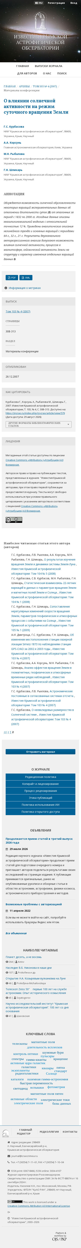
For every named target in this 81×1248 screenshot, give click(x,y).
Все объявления (16, 933)
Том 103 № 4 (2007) (45, 86)
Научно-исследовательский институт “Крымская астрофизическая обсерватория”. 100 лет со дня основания (37, 1007)
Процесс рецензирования (40, 791)
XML (27, 277)
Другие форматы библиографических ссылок (34, 424)
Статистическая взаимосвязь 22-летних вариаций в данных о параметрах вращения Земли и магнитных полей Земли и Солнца (43, 587)
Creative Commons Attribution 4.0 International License (39, 1206)
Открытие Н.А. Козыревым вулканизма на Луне (36, 978)
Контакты (70, 1131)
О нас (47, 73)
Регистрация (56, 3)
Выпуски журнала (48, 66)
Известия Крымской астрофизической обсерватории (40, 42)
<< (5, 732)
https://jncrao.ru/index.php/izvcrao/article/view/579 (35, 413)
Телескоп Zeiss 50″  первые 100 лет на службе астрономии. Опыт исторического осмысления (36, 991)
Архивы (24, 86)
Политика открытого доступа (40, 811)
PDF (13, 277)
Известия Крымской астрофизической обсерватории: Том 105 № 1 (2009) (42, 625)
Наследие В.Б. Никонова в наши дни (29, 967)
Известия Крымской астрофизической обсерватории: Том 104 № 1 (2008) (42, 597)
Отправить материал (40, 751)
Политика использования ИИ (40, 804)
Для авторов (27, 73)
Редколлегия (49, 1131)
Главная (22, 66)
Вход (73, 3)
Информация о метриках (25, 288)
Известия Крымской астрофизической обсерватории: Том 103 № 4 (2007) (42, 653)
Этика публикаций (40, 798)
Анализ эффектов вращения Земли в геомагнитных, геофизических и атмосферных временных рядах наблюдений (41, 672)
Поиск (62, 73)
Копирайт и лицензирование (40, 784)
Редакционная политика (40, 777)
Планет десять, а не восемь (24, 957)
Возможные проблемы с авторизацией (34, 904)
